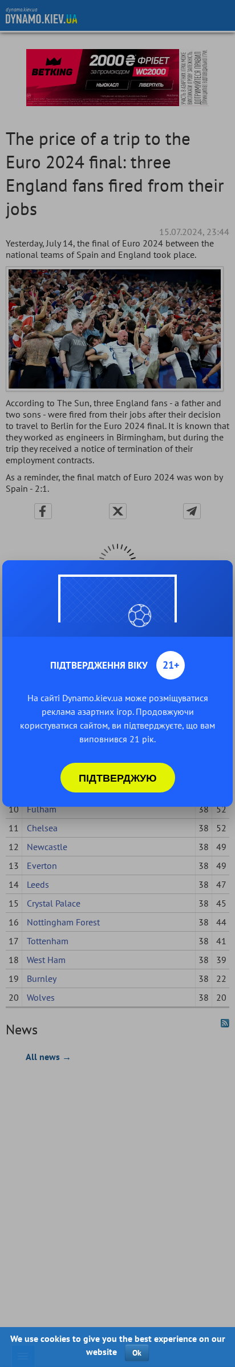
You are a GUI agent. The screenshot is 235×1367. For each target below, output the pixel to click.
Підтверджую (118, 777)
